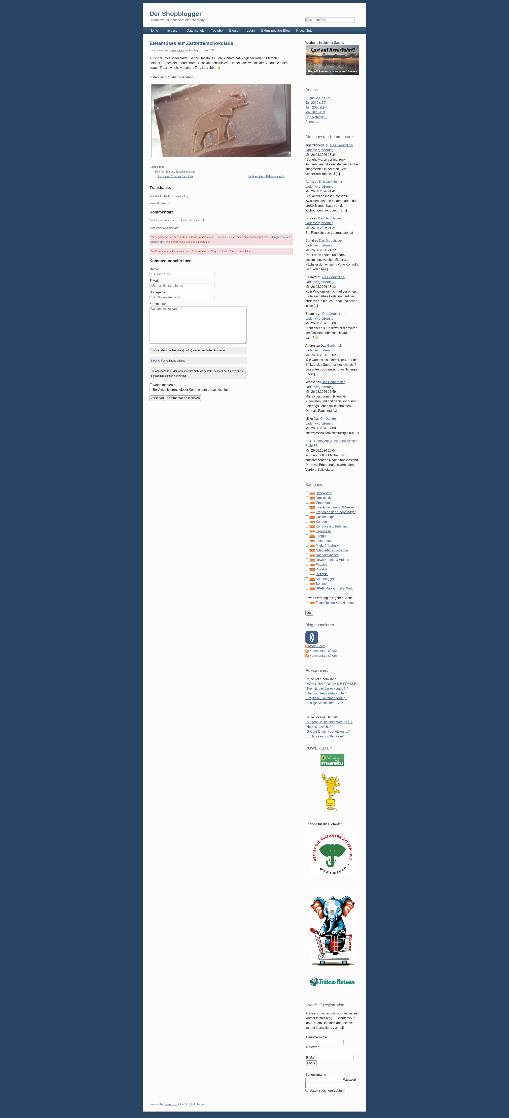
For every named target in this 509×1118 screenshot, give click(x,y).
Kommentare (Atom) (323, 655)
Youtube (217, 30)
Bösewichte (324, 493)
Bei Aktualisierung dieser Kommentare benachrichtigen (191, 389)
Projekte (321, 569)
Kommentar (158, 303)
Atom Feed (317, 646)
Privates (321, 564)
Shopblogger (325, 579)
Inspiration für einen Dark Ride (175, 176)
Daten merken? (164, 385)
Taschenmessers (185, 171)
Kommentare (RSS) (323, 651)
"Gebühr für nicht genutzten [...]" (327, 731)
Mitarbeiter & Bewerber (332, 550)
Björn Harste (177, 50)
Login (251, 30)
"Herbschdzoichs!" (318, 726)
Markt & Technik (327, 545)
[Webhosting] (332, 760)
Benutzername (316, 1037)
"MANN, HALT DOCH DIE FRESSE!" (331, 684)
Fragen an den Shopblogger (336, 512)
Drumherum (324, 502)
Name (154, 269)
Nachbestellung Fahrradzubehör (266, 176)
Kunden (321, 521)
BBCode (155, 360)
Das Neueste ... (316, 117)
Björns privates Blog (275, 30)
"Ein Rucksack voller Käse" (324, 736)
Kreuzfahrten (305, 30)
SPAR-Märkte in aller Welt (334, 588)
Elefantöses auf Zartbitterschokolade (191, 43)
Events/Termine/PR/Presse (335, 507)
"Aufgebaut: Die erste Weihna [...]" (329, 722)
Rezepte (322, 574)
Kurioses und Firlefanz (332, 526)
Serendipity (170, 1104)
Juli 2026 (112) (315, 102)
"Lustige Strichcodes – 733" (324, 703)
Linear (183, 220)
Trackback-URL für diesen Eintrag (169, 196)
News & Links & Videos (332, 559)
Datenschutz (195, 30)
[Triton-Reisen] (332, 981)
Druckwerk (323, 497)
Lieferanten (324, 540)
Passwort (312, 1047)
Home (154, 30)
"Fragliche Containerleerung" (326, 698)
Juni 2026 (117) (316, 107)
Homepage (157, 292)
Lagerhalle (323, 531)
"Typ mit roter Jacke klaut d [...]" (327, 688)
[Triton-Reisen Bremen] (332, 60)
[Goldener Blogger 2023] (332, 792)
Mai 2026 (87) (315, 112)
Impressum (172, 30)
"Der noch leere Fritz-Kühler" (325, 693)
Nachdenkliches (327, 555)
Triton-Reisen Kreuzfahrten (335, 602)
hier (266, 237)
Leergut (321, 536)
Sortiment (322, 583)
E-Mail (154, 280)
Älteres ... (312, 121)
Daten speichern (321, 1090)
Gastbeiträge (157, 166)
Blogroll (234, 30)
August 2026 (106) (318, 98)
